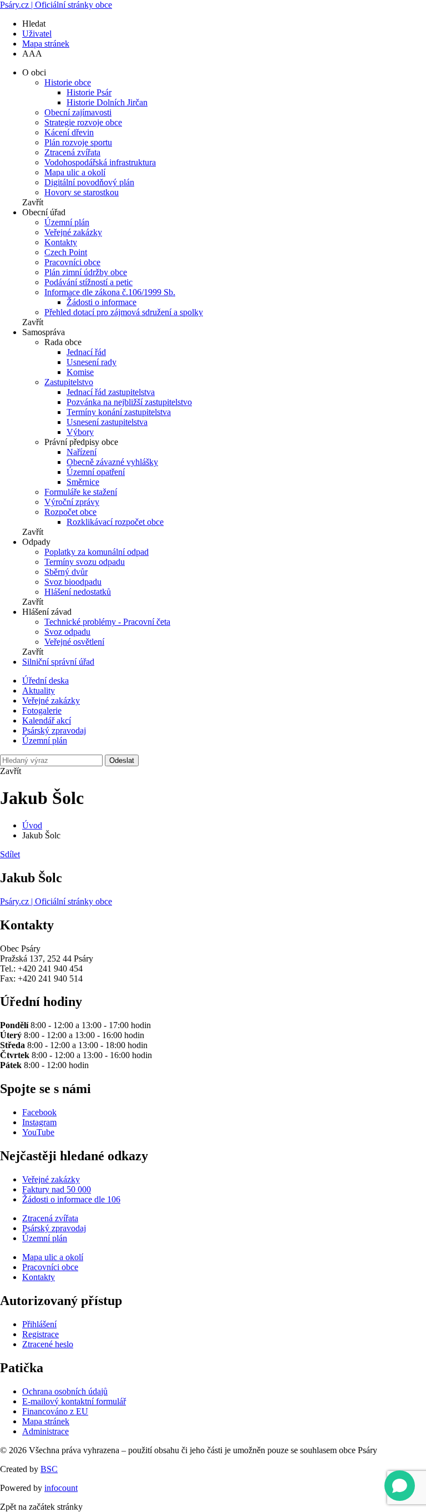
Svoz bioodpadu (73, 581)
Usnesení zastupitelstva (107, 422)
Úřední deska (45, 680)
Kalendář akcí (46, 720)
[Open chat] (399, 1485)
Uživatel (37, 33)
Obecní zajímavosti (77, 112)
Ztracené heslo (47, 1344)
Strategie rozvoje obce (83, 122)
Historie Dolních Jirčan (107, 102)
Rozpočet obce (70, 512)
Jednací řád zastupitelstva (111, 392)
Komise (80, 372)
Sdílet (10, 854)
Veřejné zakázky (73, 232)
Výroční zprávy (71, 502)
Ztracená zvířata (72, 152)
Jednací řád (86, 352)
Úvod (32, 825)
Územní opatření (96, 472)
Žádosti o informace (101, 302)
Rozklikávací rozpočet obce (115, 522)
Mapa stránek (45, 43)
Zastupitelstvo (68, 382)
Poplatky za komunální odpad (96, 552)
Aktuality (38, 690)
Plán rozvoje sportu (78, 142)
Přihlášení (39, 1324)
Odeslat (121, 760)
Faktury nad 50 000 (56, 1189)
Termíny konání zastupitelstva (119, 412)
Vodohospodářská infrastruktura (100, 162)
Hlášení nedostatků (77, 591)
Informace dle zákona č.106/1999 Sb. (109, 292)
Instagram (39, 1122)
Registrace (40, 1334)
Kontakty (60, 242)
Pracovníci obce (72, 262)
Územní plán (66, 222)
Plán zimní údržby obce (85, 272)
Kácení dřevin (69, 132)
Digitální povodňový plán (89, 182)
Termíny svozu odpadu (84, 562)
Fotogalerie (42, 710)
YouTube (38, 1132)
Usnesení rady (91, 362)
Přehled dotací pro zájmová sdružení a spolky (123, 312)
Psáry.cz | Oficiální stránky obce (56, 4)
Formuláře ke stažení (80, 492)
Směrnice (83, 482)
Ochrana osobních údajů (65, 1391)
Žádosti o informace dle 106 (71, 1199)
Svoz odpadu (67, 631)
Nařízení (82, 452)
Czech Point (65, 252)
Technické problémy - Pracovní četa (107, 621)
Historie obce (67, 82)
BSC (49, 1469)
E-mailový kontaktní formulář (74, 1401)
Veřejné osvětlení (74, 641)
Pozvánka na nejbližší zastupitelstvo (129, 402)
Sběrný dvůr (66, 572)
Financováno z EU (55, 1411)
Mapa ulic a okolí (74, 172)
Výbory (80, 432)
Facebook (39, 1112)
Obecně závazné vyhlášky (112, 462)
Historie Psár (89, 92)
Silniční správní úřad (58, 661)
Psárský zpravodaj (54, 730)
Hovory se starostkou (81, 192)
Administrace (45, 1431)
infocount (61, 1488)
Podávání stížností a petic (88, 282)
